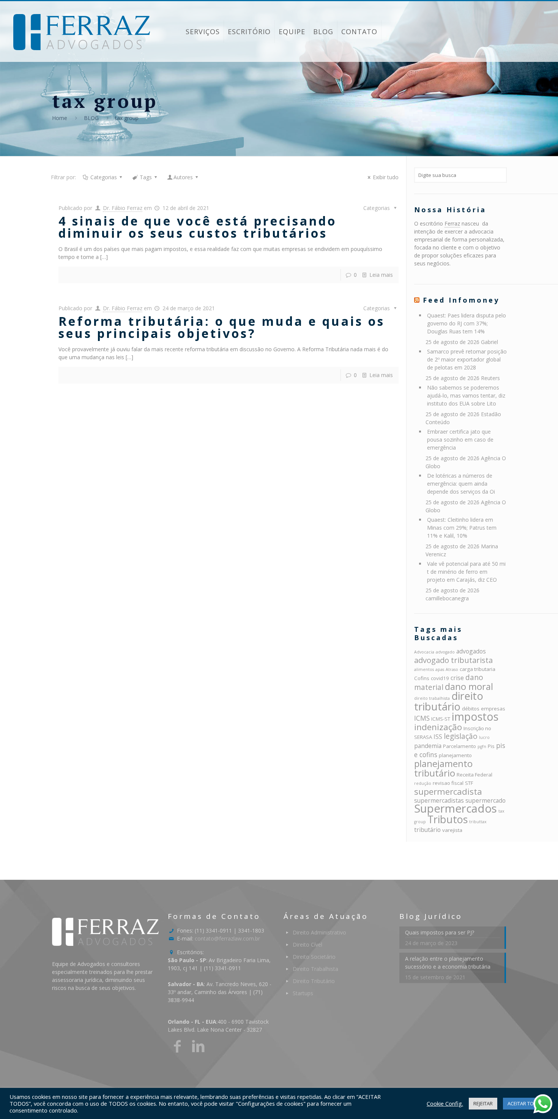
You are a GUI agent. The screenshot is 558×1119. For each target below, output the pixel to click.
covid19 (440, 678)
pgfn (482, 746)
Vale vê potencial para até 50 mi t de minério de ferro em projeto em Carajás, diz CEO (466, 571)
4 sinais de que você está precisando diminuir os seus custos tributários (197, 227)
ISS (437, 736)
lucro (484, 737)
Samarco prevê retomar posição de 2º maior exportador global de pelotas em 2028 (467, 359)
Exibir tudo (386, 177)
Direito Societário (314, 956)
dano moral (469, 686)
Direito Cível (307, 944)
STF (469, 783)
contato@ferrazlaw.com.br (227, 938)
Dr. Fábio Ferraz (122, 207)
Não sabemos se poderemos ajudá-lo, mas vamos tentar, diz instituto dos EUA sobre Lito (466, 395)
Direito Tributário (314, 981)
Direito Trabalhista (315, 968)
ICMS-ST (440, 718)
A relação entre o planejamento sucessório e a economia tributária (447, 962)
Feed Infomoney (461, 300)
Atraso (452, 669)
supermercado (485, 800)
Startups (303, 993)
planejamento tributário (443, 768)
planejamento (455, 755)
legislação (461, 736)
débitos (470, 708)
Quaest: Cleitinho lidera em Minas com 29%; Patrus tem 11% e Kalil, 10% (462, 527)
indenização (438, 727)
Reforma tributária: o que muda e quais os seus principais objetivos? (221, 327)
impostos (475, 716)
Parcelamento (459, 746)
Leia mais (381, 274)
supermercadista (448, 791)
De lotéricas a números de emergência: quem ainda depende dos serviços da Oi (461, 483)
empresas (493, 708)
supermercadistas (439, 800)
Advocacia (424, 652)
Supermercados (455, 808)
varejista (452, 830)
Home (59, 118)
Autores (183, 177)
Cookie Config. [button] (445, 1103)
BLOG (91, 118)
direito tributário (448, 700)
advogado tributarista (453, 660)
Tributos (447, 819)
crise (457, 678)
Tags (146, 177)
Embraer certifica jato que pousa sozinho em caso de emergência (460, 439)
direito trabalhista (432, 698)
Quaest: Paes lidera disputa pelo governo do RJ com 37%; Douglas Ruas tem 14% (466, 323)
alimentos (424, 669)
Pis (491, 746)
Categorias (103, 177)
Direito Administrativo (319, 932)
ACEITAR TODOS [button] (526, 1103)
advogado (445, 652)
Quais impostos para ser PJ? (439, 932)
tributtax (478, 821)
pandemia (427, 746)
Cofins (421, 678)
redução (422, 783)
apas (439, 669)
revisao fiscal (448, 783)
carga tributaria (477, 669)
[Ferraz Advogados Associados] (81, 31)
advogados (471, 651)
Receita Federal (474, 774)
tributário (427, 829)
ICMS (422, 718)
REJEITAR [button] (483, 1103)
